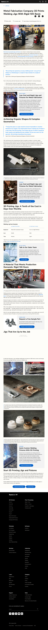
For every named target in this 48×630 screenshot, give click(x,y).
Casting (10, 540)
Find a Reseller (28, 598)
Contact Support (12, 596)
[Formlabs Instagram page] (16, 614)
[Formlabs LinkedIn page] (22, 614)
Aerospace (27, 556)
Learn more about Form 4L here (13, 241)
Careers (26, 578)
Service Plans (11, 550)
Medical (10, 538)
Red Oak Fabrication (33, 54)
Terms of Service (18, 625)
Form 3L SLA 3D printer (19, 88)
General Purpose (12, 532)
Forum (10, 586)
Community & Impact (29, 584)
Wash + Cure (27, 502)
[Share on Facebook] (35, 16)
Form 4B (11, 504)
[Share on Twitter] (39, 16)
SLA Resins (11, 528)
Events (10, 582)
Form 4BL (11, 508)
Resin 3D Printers (12, 515)
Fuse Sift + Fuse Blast (29, 506)
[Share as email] (43, 16)
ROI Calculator (12, 584)
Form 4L (11, 506)
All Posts (7, 5)
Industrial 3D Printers (13, 517)
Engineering (11, 534)
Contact (26, 586)
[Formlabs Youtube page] (19, 614)
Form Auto (11, 510)
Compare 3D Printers (13, 519)
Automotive (27, 554)
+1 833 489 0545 (28, 594)
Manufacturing (28, 552)
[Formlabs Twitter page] (13, 614)
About (26, 576)
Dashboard (27, 530)
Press (26, 580)
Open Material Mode (13, 542)
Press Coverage (28, 582)
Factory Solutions (12, 552)
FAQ (35, 625)
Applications (11, 576)
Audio (26, 568)
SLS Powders (11, 530)
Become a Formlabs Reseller (31, 600)
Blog (10, 578)
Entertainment (28, 564)
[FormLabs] (5, 1)
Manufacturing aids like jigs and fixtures (12, 51)
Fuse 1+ (10, 513)
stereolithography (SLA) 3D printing (25, 56)
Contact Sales (28, 596)
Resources (11, 580)
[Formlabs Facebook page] (10, 614)
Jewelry (26, 566)
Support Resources (13, 594)
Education (27, 562)
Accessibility (11, 598)
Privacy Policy (11, 625)
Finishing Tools (28, 508)
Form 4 (10, 502)
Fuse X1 (10, 511)
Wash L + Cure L (28, 504)
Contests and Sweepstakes (28, 625)
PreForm (27, 528)
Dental (10, 536)
